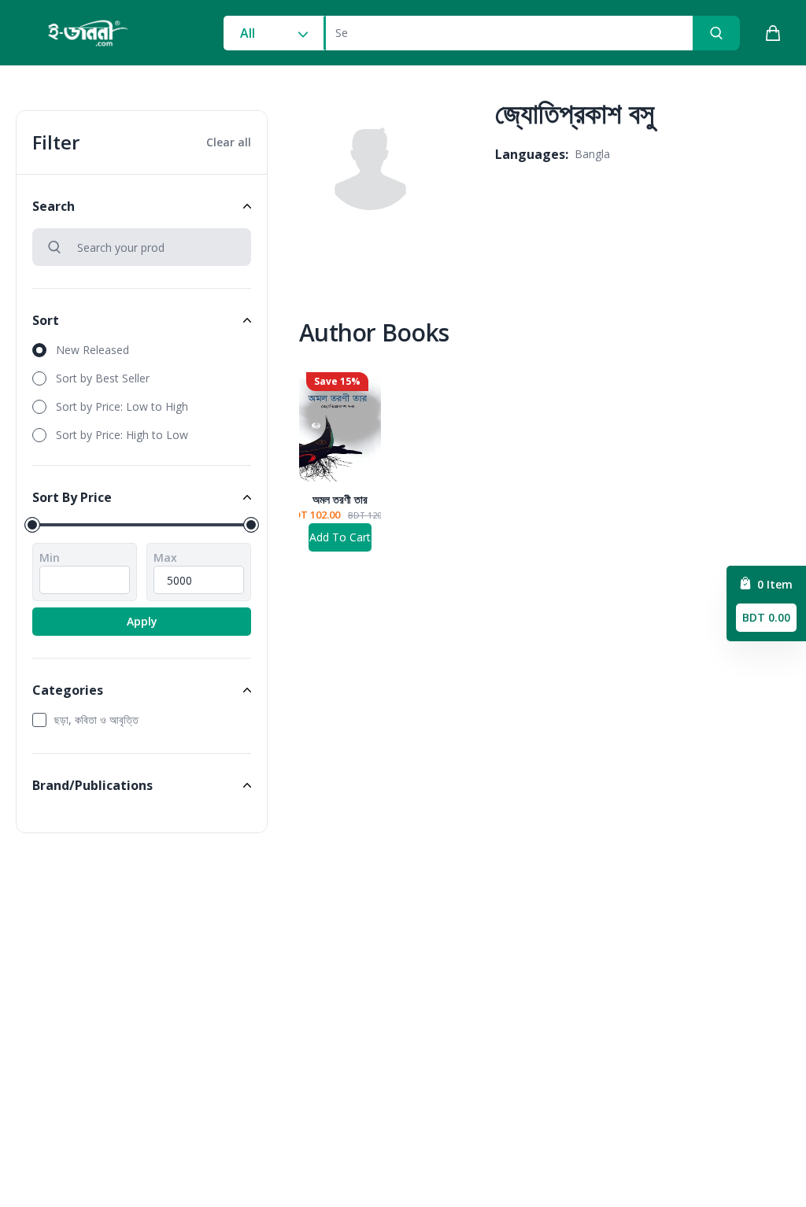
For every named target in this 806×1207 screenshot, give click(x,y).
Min (49, 557)
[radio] (141, 350)
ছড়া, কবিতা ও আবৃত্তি (96, 719)
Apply (142, 621)
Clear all (228, 142)
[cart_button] (773, 33)
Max (165, 557)
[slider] (32, 525)
